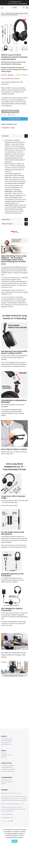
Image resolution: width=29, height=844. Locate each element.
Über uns (3, 753)
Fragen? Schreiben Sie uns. (9, 124)
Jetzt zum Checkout (14, 119)
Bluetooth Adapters (6, 740)
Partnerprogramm (6, 780)
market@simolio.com (15, 1)
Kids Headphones (6, 744)
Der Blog (3, 757)
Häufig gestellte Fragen (7, 771)
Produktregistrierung (6, 767)
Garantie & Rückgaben (7, 765)
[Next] (25, 31)
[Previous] (3, 31)
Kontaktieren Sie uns (6, 755)
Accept (14, 841)
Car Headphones (6, 742)
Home (2, 13)
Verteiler (3, 783)
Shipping (3, 78)
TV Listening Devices (6, 739)
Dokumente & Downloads (8, 769)
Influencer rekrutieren (7, 782)
